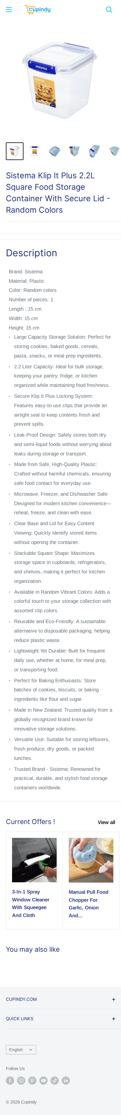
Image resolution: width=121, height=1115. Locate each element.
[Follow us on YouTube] (43, 1080)
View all (106, 822)
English (16, 1049)
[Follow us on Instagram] (21, 1080)
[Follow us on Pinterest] (32, 1080)
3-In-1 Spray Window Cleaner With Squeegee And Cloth (30, 903)
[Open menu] (9, 9)
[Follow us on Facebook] (10, 1080)
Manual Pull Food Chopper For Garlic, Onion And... (88, 903)
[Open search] (109, 9)
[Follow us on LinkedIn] (66, 1080)
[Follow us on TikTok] (55, 1080)
